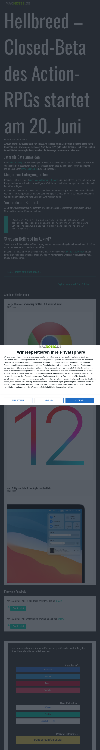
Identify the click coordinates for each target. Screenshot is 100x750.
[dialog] (50, 375)
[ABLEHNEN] (95, 349)
